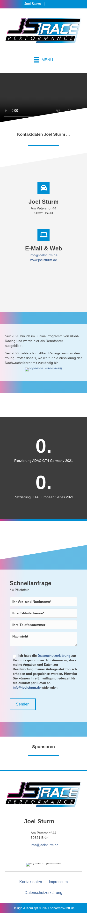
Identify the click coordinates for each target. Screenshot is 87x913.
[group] (43, 449)
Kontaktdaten (30, 881)
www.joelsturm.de (43, 260)
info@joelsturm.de (44, 255)
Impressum (58, 882)
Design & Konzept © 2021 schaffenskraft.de (43, 908)
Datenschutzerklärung (54, 656)
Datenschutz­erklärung (43, 893)
